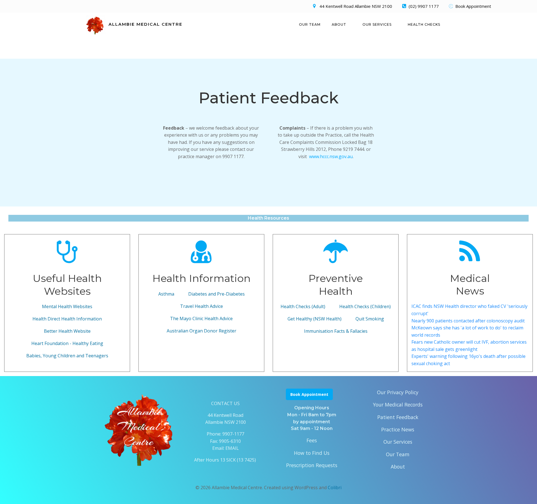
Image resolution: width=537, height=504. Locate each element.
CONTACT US (225, 403)
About (339, 24)
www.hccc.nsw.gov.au (331, 156)
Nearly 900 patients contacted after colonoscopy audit (468, 321)
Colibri (334, 487)
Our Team (310, 24)
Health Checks (424, 24)
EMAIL (232, 448)
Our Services (377, 24)
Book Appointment (309, 394)
